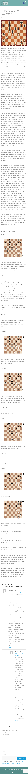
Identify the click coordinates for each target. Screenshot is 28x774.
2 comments (5, 19)
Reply (9, 647)
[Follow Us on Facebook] (24, 3)
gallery (18, 769)
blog (8, 769)
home (4, 769)
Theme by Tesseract (13, 772)
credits (13, 769)
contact (23, 769)
